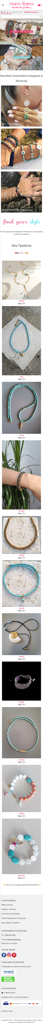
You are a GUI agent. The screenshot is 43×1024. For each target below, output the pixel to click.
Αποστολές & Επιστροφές (11, 914)
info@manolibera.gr (14, 939)
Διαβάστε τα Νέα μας (9, 909)
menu (3, 5)
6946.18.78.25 (17, 12)
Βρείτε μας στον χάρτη (9, 943)
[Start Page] (22, 5)
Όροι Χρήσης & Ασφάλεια (11, 923)
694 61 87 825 (10, 935)
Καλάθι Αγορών (9, 993)
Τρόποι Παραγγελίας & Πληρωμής (14, 918)
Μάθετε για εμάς (7, 905)
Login (11, 1011)
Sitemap (4, 1011)
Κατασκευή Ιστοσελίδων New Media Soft (21, 1022)
